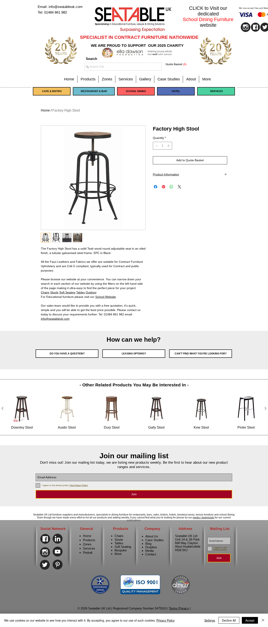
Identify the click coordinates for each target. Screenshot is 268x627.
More (118, 554)
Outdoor (91, 292)
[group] (134, 412)
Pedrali (87, 552)
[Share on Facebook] (155, 186)
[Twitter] (45, 565)
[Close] (262, 620)
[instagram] (245, 27)
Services (89, 548)
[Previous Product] (2, 408)
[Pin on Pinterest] (163, 186)
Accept (249, 620)
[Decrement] (156, 145)
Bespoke (121, 550)
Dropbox (151, 547)
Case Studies (154, 540)
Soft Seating (67, 292)
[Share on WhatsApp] (171, 186)
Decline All (229, 620)
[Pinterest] (57, 564)
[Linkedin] (57, 538)
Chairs (45, 292)
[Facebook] (45, 539)
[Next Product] (265, 408)
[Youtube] (57, 551)
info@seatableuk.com (55, 318)
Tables (80, 292)
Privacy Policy (165, 620)
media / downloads (203, 517)
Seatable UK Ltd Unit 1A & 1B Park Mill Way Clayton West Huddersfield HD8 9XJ (187, 543)
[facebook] (255, 27)
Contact (150, 554)
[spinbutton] (162, 145)
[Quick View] (22, 408)
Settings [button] (209, 620)
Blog (148, 543)
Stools (54, 292)
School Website (105, 296)
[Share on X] (179, 186)
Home (45, 110)
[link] (179, 64)
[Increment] (168, 145)
